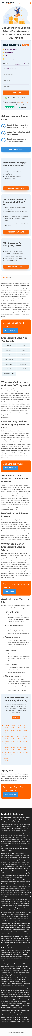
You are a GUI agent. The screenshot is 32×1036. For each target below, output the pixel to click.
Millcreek (8, 350)
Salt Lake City (9, 359)
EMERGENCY (10, 2)
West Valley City (8, 374)
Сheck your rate (16, 188)
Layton (9, 345)
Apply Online (10, 330)
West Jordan (23, 369)
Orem (8, 355)
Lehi (23, 345)
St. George (23, 364)
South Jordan (8, 364)
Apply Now (9, 592)
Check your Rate (25, 2)
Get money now (16, 149)
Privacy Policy (21, 102)
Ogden (23, 350)
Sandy (23, 359)
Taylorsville (8, 369)
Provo (23, 355)
